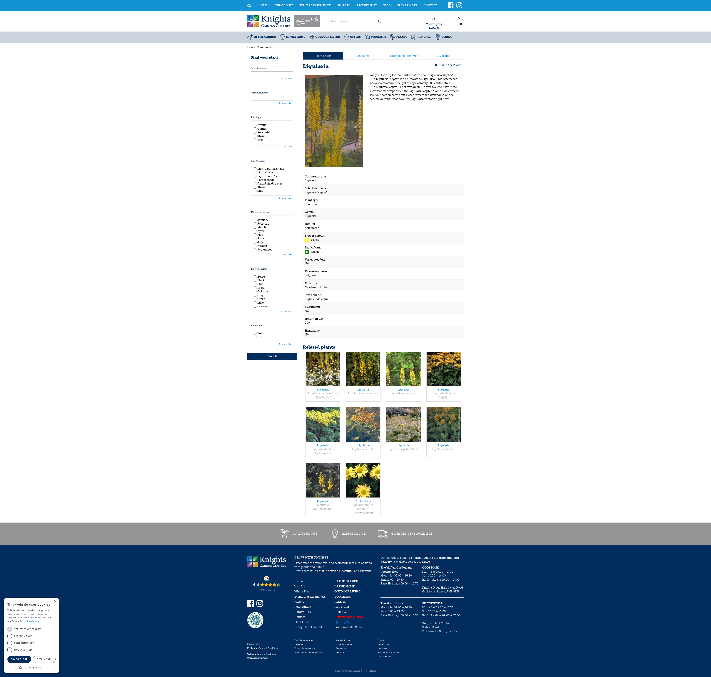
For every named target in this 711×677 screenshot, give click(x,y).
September (264, 249)
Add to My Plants (449, 65)
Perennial (263, 132)
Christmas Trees (385, 656)
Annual (262, 125)
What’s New (302, 591)
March (261, 227)
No (259, 337)
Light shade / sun (269, 176)
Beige (261, 276)
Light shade (265, 172)
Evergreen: (257, 326)
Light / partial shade (270, 168)
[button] (31, 667)
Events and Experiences (310, 596)
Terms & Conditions (262, 648)
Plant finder (323, 55)
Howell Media (369, 671)
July (260, 242)
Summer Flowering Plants (389, 652)
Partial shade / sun (269, 183)
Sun (260, 191)
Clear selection (285, 79)
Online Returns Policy (257, 658)
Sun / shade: (258, 161)
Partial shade (265, 180)
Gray (260, 295)
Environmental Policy (348, 627)
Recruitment (302, 606)
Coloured (263, 291)
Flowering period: (261, 212)
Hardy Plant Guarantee (309, 627)
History (299, 601)
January (262, 220)
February (263, 223)
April (260, 231)
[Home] (249, 5)
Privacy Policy (254, 644)
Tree (260, 140)
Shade (261, 187)
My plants (443, 55)
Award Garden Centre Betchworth (309, 652)
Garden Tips (302, 612)
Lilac (260, 302)
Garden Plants (384, 644)
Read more (33, 621)
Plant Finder (302, 622)
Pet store (340, 652)
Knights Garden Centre (304, 648)
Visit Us (299, 586)
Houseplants (383, 648)
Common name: (260, 93)
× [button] (55, 601)
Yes (259, 333)
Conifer (262, 128)
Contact (299, 617)
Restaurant (299, 644)
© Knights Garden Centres (347, 671)
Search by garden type (403, 55)
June (260, 238)
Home (298, 581)
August (262, 246)
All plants (363, 55)
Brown (261, 287)
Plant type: (257, 117)
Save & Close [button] (19, 659)
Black (261, 280)
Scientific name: (260, 68)
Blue (260, 284)
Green (261, 299)
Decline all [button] (44, 659)
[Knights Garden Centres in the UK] (284, 21)
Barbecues (341, 648)
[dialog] (31, 635)
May (260, 234)
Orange (262, 306)
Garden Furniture (344, 644)
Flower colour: (259, 269)
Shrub (261, 136)
